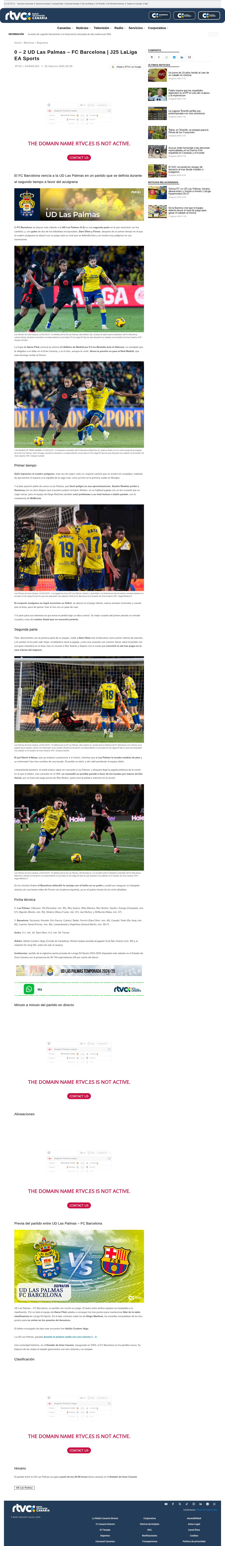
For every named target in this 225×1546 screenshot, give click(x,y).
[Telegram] (174, 57)
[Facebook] (159, 57)
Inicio (18, 42)
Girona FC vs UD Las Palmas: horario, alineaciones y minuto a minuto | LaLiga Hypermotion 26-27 (190, 191)
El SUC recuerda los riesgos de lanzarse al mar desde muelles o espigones (186, 169)
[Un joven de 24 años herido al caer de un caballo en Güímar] (157, 75)
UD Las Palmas (24, 1488)
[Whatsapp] (214, 1504)
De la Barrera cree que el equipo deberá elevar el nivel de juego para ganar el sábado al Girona (187, 210)
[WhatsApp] (166, 57)
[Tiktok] (186, 1504)
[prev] (211, 34)
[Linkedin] (181, 57)
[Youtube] (166, 1504)
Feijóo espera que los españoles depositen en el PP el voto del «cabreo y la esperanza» (189, 93)
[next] (216, 34)
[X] (151, 57)
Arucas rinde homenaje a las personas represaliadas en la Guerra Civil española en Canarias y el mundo (189, 150)
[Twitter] (180, 1504)
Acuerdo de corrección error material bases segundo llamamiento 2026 (61, 34)
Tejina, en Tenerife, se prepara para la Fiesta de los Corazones (188, 131)
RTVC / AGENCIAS (27, 66)
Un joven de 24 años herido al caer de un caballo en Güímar (189, 73)
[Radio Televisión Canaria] (26, 15)
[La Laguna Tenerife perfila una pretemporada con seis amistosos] (157, 113)
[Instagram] (193, 1504)
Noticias (29, 42)
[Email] (189, 57)
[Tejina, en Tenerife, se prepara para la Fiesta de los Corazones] (157, 132)
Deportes (42, 42)
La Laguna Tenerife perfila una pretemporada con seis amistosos (187, 112)
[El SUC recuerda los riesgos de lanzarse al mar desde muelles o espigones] (157, 170)
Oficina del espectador (206, 1510)
